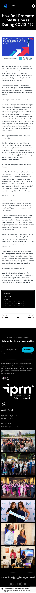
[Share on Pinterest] (23, 303)
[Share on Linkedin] (14, 303)
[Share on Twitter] (10, 303)
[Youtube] (25, 584)
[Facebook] (11, 584)
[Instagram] (15, 584)
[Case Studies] (33, 6)
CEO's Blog (7, 296)
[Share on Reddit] (19, 303)
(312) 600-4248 (6, 423)
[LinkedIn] (20, 584)
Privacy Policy (21, 578)
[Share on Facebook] (5, 303)
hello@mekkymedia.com (9, 427)
